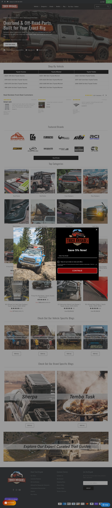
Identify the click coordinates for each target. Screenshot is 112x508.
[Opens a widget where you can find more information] (105, 505)
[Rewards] (9, 502)
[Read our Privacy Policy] (96, 265)
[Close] (96, 229)
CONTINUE (77, 271)
